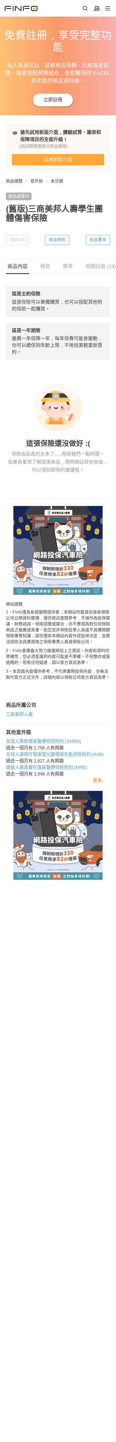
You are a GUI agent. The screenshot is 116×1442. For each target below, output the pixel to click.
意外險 (36, 181)
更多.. (98, 780)
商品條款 (57, 239)
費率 (68, 266)
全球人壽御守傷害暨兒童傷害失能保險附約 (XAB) (55, 754)
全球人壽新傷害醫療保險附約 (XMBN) (43, 741)
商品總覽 (14, 181)
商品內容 (17, 266)
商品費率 (98, 239)
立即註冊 (52, 99)
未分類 (57, 181)
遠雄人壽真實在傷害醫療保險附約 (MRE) (46, 767)
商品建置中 (18, 196)
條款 (45, 266)
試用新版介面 (58, 159)
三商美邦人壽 (19, 714)
